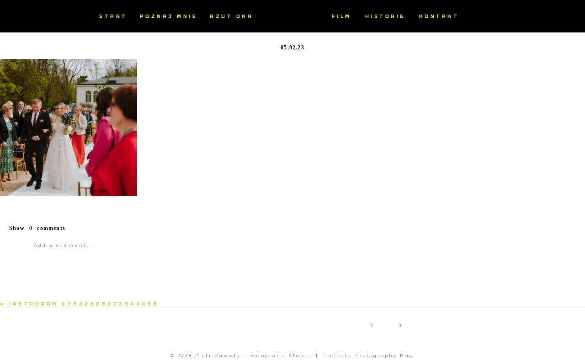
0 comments (37, 228)
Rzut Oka (231, 16)
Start (113, 16)
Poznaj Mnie (169, 16)
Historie (385, 16)
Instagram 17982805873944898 (84, 303)
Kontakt (439, 16)
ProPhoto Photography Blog (368, 355)
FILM (341, 16)
